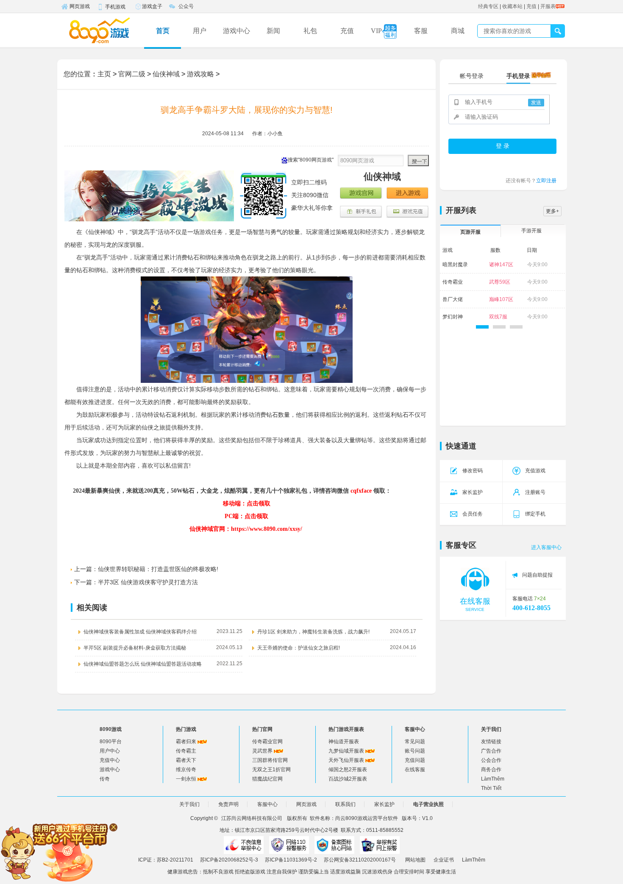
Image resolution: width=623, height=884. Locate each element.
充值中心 (110, 760)
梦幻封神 (452, 317)
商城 (457, 30)
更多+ (552, 211)
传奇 (105, 779)
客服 (421, 30)
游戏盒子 (152, 6)
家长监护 (472, 492)
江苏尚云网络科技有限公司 (251, 818)
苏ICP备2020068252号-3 (229, 860)
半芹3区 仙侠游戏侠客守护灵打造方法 (148, 582)
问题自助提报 (537, 575)
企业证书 (444, 860)
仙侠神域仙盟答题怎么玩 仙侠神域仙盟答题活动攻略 (142, 664)
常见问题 (415, 742)
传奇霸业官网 (267, 742)
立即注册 (546, 181)
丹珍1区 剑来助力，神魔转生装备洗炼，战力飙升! (313, 632)
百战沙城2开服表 (347, 779)
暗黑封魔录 (455, 265)
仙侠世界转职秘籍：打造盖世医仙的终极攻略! (158, 569)
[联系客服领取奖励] (59, 852)
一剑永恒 (186, 779)
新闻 (273, 30)
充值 (531, 6)
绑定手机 (535, 514)
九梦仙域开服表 (346, 751)
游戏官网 (361, 193)
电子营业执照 (428, 804)
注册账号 (535, 492)
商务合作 (491, 769)
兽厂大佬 (452, 299)
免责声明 (228, 804)
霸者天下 (186, 760)
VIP (376, 30)
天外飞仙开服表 (346, 760)
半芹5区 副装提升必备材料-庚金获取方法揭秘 (134, 648)
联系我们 (345, 804)
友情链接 (491, 742)
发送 (536, 103)
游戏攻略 (200, 74)
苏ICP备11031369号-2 (291, 860)
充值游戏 (535, 471)
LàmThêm (492, 779)
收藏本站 (512, 6)
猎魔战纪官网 (267, 779)
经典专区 (488, 6)
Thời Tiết (491, 788)
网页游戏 (80, 6)
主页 (104, 74)
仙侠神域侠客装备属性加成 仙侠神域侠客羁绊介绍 (140, 632)
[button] (482, 327)
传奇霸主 (186, 751)
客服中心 (267, 804)
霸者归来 (186, 742)
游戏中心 (236, 30)
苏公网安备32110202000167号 (360, 860)
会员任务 (472, 514)
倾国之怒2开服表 (347, 769)
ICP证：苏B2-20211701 (165, 860)
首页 (163, 30)
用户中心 (110, 751)
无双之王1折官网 (271, 769)
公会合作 (491, 760)
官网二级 (131, 74)
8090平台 (111, 742)
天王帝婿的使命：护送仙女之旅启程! (298, 648)
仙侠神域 (166, 74)
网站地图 (415, 860)
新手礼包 (361, 212)
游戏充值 (408, 212)
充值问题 (415, 760)
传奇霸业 (452, 282)
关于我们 (189, 804)
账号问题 (415, 751)
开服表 (548, 6)
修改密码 (472, 471)
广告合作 (491, 751)
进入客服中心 (546, 547)
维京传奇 (186, 769)
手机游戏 (115, 7)
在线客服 (415, 769)
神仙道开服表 (343, 742)
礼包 (310, 30)
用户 (199, 30)
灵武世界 (262, 751)
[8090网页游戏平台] (99, 30)
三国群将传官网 (270, 760)
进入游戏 (408, 193)
